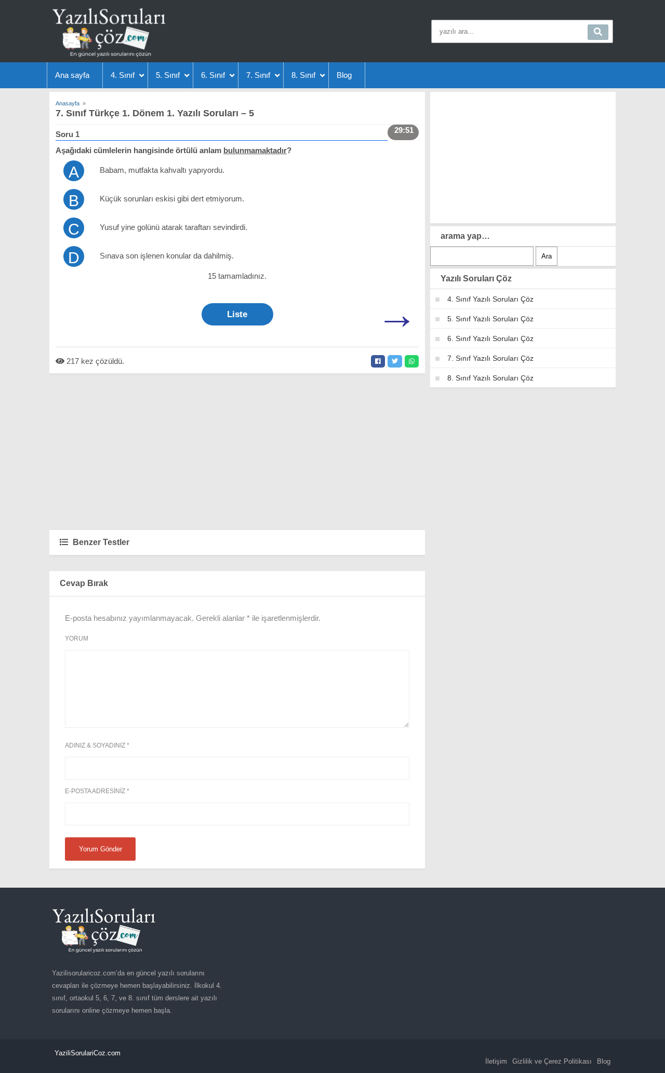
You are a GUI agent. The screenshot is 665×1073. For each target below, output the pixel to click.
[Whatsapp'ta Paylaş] (412, 361)
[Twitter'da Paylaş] (395, 361)
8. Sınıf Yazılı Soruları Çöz (490, 378)
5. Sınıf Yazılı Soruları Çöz (490, 319)
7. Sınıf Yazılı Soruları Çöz (490, 358)
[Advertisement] (237, 451)
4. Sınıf (123, 75)
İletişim (496, 1061)
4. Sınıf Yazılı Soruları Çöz (490, 299)
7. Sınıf (258, 75)
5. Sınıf (168, 75)
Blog (344, 75)
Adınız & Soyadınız (97, 745)
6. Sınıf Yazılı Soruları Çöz (490, 338)
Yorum (76, 638)
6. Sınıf (213, 75)
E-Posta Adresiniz (97, 791)
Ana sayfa (72, 75)
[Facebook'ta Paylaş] (378, 361)
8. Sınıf (303, 75)
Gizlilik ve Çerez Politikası (552, 1061)
